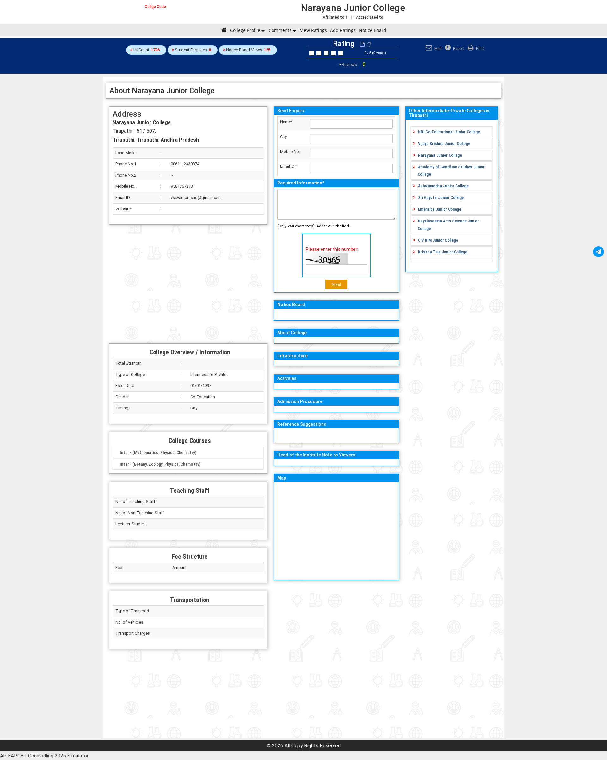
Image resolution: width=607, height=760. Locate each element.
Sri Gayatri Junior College (441, 197)
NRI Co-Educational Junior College (449, 131)
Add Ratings (343, 30)
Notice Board (372, 30)
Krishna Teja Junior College (442, 251)
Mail (437, 48)
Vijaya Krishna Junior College (444, 143)
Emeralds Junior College (439, 209)
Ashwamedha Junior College (443, 185)
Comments (280, 30)
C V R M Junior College (438, 240)
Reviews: (353, 64)
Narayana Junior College (440, 155)
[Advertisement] (188, 284)
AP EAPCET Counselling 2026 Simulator (44, 756)
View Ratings (313, 30)
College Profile (245, 30)
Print (479, 48)
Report (458, 48)
